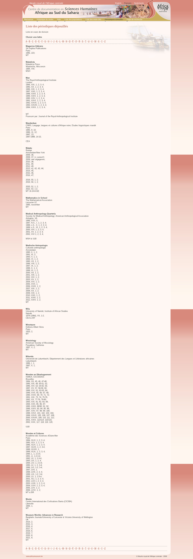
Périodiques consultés (114, 19)
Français (127, 3)
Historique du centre (45, 19)
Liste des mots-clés (93, 19)
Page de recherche (134, 19)
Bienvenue (28, 19)
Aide (59, 19)
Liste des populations (73, 19)
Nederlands (139, 3)
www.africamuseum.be (34, 556)
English (118, 3)
